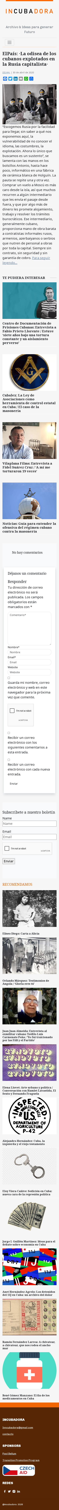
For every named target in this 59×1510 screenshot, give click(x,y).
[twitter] (9, 1491)
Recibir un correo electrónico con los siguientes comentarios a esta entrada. (27, 744)
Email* (12, 657)
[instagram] (14, 1491)
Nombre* (14, 647)
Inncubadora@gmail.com (17, 1427)
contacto (7, 1434)
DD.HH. (6, 72)
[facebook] (4, 1491)
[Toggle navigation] (9, 42)
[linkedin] (18, 1491)
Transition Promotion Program (20, 1460)
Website (13, 667)
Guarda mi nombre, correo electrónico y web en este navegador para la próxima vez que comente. (29, 689)
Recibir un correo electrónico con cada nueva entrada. (29, 769)
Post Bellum (9, 1453)
